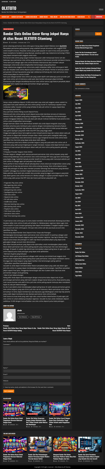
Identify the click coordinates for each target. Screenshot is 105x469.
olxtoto (101, 9)
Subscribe (99, 17)
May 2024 (77, 206)
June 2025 (78, 155)
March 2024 (78, 213)
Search (77, 29)
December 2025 (79, 131)
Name (5, 368)
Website (5, 381)
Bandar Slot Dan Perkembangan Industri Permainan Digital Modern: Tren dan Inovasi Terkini (86, 54)
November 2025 (79, 135)
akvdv (6, 42)
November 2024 (79, 182)
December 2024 (79, 178)
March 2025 (78, 166)
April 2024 (78, 209)
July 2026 (77, 104)
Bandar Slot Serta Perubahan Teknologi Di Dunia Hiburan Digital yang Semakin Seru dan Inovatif (88, 69)
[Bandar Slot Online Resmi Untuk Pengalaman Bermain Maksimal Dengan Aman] (14, 409)
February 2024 (79, 217)
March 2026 (78, 120)
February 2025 (79, 170)
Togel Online (53, 17)
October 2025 (79, 139)
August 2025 (78, 147)
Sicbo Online (81, 17)
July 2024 (77, 198)
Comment (6, 344)
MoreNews (58, 467)
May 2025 (77, 159)
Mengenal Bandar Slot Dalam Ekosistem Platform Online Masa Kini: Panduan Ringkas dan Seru (88, 62)
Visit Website (23, 317)
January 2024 (78, 221)
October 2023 (79, 233)
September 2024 (79, 190)
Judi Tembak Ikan (79, 260)
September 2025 (79, 143)
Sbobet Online (44, 17)
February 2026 (79, 123)
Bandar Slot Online (17, 17)
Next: (53, 328)
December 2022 (79, 237)
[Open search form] (89, 16)
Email (5, 374)
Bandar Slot (5, 17)
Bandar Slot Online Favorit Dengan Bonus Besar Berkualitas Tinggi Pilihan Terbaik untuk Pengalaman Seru (59, 421)
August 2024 (78, 194)
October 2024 (79, 186)
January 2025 (78, 174)
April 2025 (78, 162)
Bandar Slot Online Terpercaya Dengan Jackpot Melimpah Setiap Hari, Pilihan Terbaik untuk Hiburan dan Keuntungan (36, 421)
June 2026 (78, 108)
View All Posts (36, 317)
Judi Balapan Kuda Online (67, 17)
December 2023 (79, 225)
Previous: (19, 328)
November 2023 (79, 229)
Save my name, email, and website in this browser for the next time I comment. (29, 387)
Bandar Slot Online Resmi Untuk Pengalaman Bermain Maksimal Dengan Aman (13, 420)
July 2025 (77, 151)
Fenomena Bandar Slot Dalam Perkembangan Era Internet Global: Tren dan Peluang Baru (88, 76)
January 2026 (78, 127)
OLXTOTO (9, 8)
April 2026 (78, 116)
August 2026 (78, 100)
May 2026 (77, 112)
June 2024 (78, 202)
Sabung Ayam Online (31, 17)
